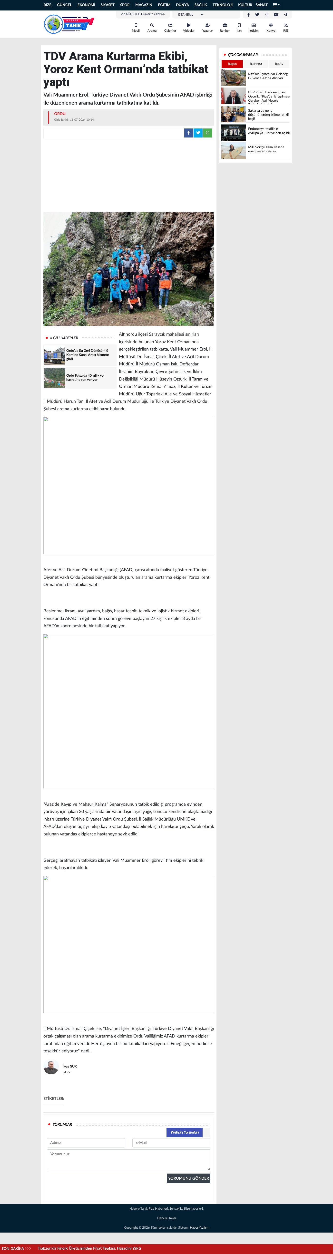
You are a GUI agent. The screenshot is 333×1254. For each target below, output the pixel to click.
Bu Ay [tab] (279, 64)
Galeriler (170, 30)
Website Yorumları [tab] (185, 1132)
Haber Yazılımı (199, 1227)
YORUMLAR (62, 1125)
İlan (239, 30)
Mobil (136, 30)
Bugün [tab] (232, 64)
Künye (270, 30)
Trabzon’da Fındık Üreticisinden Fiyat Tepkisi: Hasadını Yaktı (89, 1248)
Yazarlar (207, 30)
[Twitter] (257, 15)
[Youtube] (276, 15)
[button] (277, 5)
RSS (286, 30)
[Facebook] (248, 15)
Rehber (225, 30)
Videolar (189, 30)
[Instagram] (266, 15)
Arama (152, 30)
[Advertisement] (128, 175)
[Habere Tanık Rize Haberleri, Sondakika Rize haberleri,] (69, 24)
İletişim (253, 30)
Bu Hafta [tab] (256, 64)
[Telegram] (285, 15)
